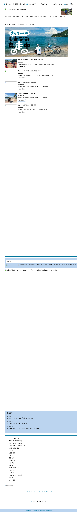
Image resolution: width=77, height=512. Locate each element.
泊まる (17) (12, 470)
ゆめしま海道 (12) (14, 448)
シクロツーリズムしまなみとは (16, 4)
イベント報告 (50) (14, 438)
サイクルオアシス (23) (15, 443)
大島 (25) (11, 463)
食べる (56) (12, 480)
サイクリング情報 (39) (15, 441)
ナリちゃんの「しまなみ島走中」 (17, 24)
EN (67, 4)
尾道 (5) (11, 465)
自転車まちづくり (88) (15, 475)
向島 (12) (11, 455)
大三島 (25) (12, 460)
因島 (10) (11, 458)
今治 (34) (11, 450)
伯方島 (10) (12, 453)
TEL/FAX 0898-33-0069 (34, 505)
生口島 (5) (11, 473)
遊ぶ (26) (11, 477)
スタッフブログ (58, 4)
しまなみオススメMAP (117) (17, 445)
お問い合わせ (28, 491)
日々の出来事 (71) (14, 468)
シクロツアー (33, 4)
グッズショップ (45, 4)
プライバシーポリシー (46, 491)
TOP (6, 24)
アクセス (36, 491)
